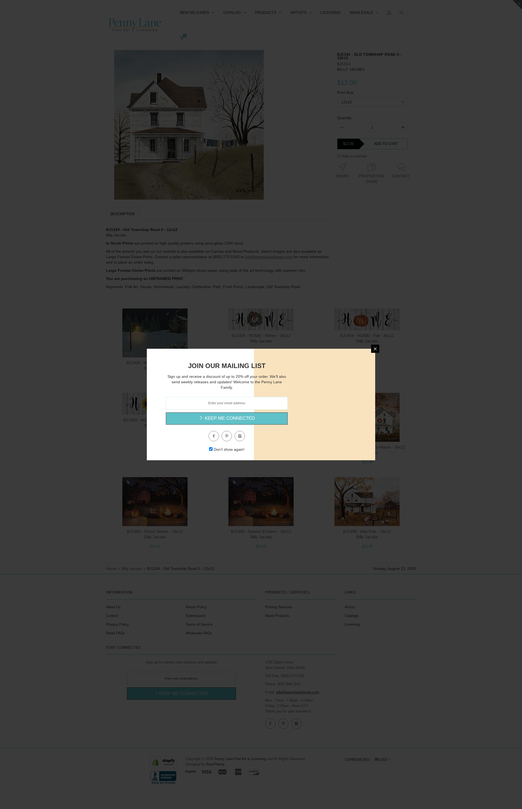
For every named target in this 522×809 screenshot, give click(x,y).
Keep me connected (229, 418)
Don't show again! (229, 449)
